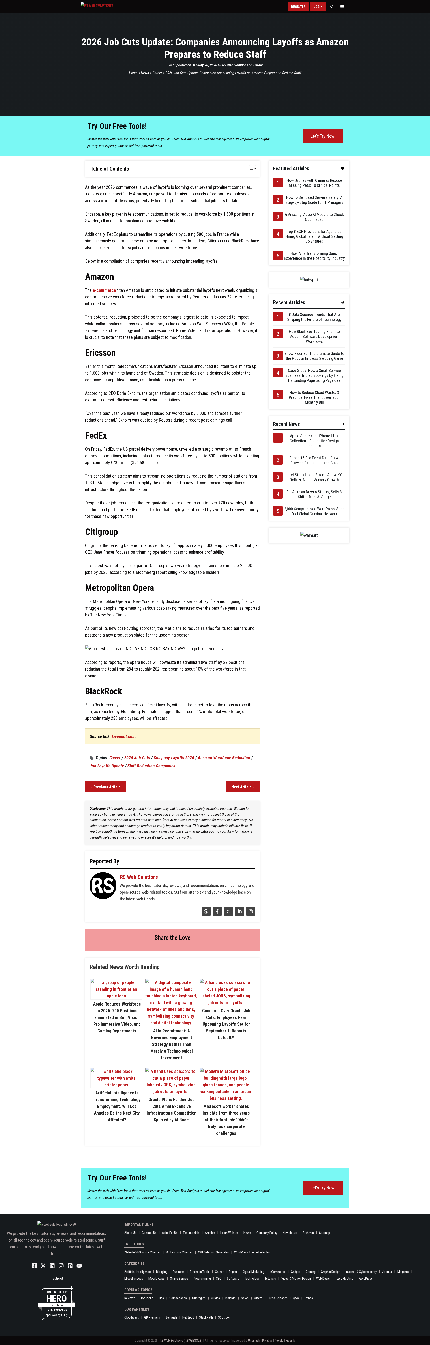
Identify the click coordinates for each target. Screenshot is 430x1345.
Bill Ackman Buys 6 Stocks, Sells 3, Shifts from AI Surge (314, 494)
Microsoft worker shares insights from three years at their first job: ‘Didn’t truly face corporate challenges (226, 1120)
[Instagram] (250, 914)
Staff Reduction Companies (151, 765)
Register (298, 7)
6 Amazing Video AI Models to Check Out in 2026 (314, 217)
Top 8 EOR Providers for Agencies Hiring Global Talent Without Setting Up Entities (314, 236)
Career (258, 65)
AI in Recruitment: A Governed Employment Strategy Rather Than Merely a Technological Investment (171, 1044)
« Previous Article (105, 787)
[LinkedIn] (239, 914)
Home (133, 73)
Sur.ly (64, 1315)
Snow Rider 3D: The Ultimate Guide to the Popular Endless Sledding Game (314, 356)
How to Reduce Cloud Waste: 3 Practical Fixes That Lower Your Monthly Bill (314, 397)
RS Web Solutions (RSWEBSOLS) (181, 1341)
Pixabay (267, 1341)
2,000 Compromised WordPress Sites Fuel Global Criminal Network (314, 511)
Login (318, 7)
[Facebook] (217, 914)
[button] (332, 6)
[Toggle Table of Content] (250, 169)
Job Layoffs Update (107, 765)
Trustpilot (56, 1278)
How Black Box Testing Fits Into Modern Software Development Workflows (314, 336)
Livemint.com (123, 736)
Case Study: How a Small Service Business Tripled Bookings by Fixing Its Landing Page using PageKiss (314, 375)
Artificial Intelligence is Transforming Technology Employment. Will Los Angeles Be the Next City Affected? (117, 1106)
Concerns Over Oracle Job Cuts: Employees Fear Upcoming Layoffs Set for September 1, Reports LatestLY (226, 1024)
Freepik (290, 1341)
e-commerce (104, 290)
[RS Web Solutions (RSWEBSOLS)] (106, 6)
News (145, 73)
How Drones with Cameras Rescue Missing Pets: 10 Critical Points (314, 183)
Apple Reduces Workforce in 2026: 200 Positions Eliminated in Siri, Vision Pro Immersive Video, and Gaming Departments (117, 1017)
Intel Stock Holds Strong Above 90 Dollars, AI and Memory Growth (314, 477)
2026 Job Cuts (137, 757)
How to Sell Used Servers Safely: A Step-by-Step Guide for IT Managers (314, 200)
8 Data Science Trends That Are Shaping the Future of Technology (314, 317)
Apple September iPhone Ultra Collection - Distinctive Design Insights (314, 440)
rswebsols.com (56, 1305)
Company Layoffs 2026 (174, 757)
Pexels (279, 1341)
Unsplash (254, 1341)
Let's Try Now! (322, 136)
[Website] (205, 914)
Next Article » (243, 787)
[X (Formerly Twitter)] (228, 914)
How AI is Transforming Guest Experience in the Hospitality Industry (314, 256)
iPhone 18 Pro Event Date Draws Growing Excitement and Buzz (314, 460)
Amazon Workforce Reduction (224, 757)
